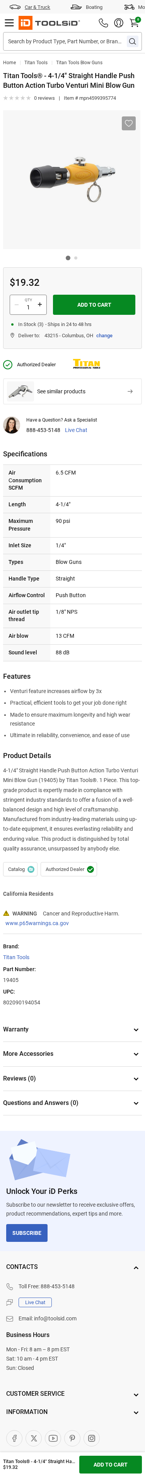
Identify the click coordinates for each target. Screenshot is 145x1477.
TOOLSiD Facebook (14, 1438)
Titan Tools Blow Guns (79, 62)
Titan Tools (36, 62)
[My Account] (118, 23)
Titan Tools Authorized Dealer (69, 869)
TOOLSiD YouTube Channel (53, 1438)
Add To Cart (94, 305)
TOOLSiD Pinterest (72, 1438)
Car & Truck (37, 7)
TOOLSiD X (34, 1438)
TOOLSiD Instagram (92, 1438)
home (9, 62)
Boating (94, 7)
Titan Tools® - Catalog (20, 869)
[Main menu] (9, 23)
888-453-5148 (43, 430)
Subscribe (26, 1233)
